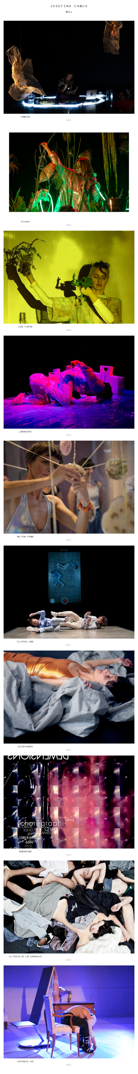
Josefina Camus (69, 6)
